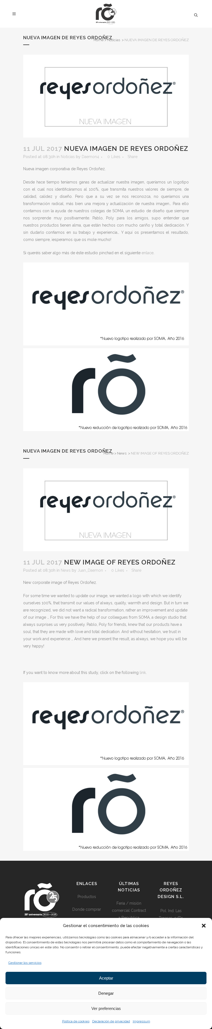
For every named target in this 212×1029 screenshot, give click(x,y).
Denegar (106, 993)
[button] (203, 925)
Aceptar (106, 978)
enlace (147, 253)
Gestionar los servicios (24, 963)
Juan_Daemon (90, 570)
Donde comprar (86, 909)
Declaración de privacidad (111, 1021)
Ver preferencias (106, 1008)
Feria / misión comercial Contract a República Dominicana (129, 914)
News (121, 453)
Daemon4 (90, 156)
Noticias (113, 40)
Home (99, 40)
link (143, 672)
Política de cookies (75, 1021)
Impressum (141, 1021)
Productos (87, 896)
